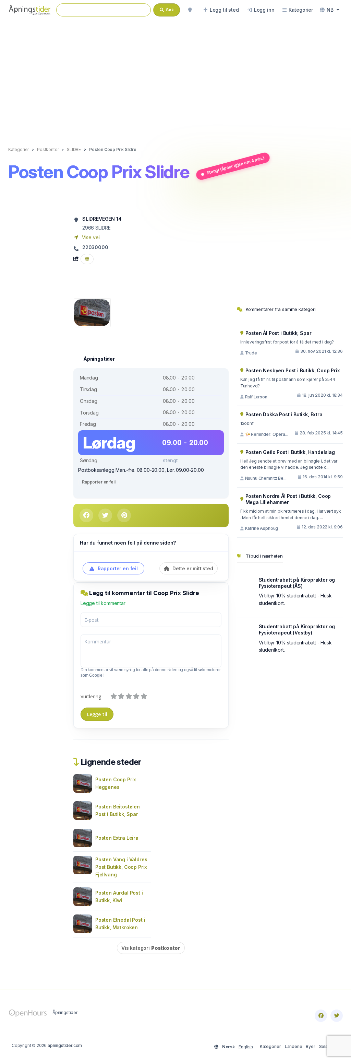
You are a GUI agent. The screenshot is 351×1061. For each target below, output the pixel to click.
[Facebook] (321, 1016)
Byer (310, 1046)
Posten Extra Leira (116, 838)
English (246, 1046)
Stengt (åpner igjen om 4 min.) (235, 165)
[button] (329, 9)
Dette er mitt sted (192, 568)
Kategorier (270, 1046)
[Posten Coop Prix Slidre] (92, 312)
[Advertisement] (175, 76)
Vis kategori (150, 948)
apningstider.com (65, 1045)
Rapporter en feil (98, 482)
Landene (293, 1046)
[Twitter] (336, 1016)
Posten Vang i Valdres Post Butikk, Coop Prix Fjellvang (121, 866)
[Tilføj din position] (189, 9)
